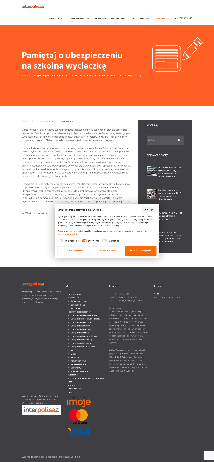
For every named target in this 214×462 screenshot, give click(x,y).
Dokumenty (76, 368)
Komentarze (48, 121)
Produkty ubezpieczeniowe (80, 312)
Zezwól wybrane (107, 250)
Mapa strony (73, 385)
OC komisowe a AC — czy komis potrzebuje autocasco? (170, 216)
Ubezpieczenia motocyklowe (84, 336)
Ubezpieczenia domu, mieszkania (85, 319)
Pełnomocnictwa (78, 361)
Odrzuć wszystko (74, 250)
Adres (111, 301)
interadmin (66, 122)
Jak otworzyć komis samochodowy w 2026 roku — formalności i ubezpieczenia (169, 194)
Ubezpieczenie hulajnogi (81, 340)
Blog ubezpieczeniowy (47, 76)
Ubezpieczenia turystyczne (83, 326)
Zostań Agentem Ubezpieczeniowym (87, 378)
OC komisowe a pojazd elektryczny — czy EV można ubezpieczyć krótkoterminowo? (169, 172)
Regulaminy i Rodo (79, 364)
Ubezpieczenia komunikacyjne (84, 315)
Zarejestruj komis (78, 305)
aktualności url (73, 76)
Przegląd (150, 210)
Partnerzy (75, 357)
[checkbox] (68, 241)
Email (111, 297)
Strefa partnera (74, 389)
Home (25, 76)
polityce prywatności (67, 234)
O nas (70, 350)
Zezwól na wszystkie (140, 250)
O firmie (74, 354)
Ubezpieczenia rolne (80, 333)
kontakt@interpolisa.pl (129, 297)
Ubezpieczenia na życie (81, 322)
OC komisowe (74, 308)
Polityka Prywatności (80, 371)
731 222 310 (185, 18)
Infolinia (112, 294)
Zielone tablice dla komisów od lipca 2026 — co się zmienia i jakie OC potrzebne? (169, 237)
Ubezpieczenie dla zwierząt (83, 347)
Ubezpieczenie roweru (81, 343)
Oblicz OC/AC (74, 298)
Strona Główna (74, 294)
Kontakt (71, 392)
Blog (70, 382)
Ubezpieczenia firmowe (81, 329)
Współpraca (73, 375)
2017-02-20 (28, 122)
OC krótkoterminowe (77, 301)
